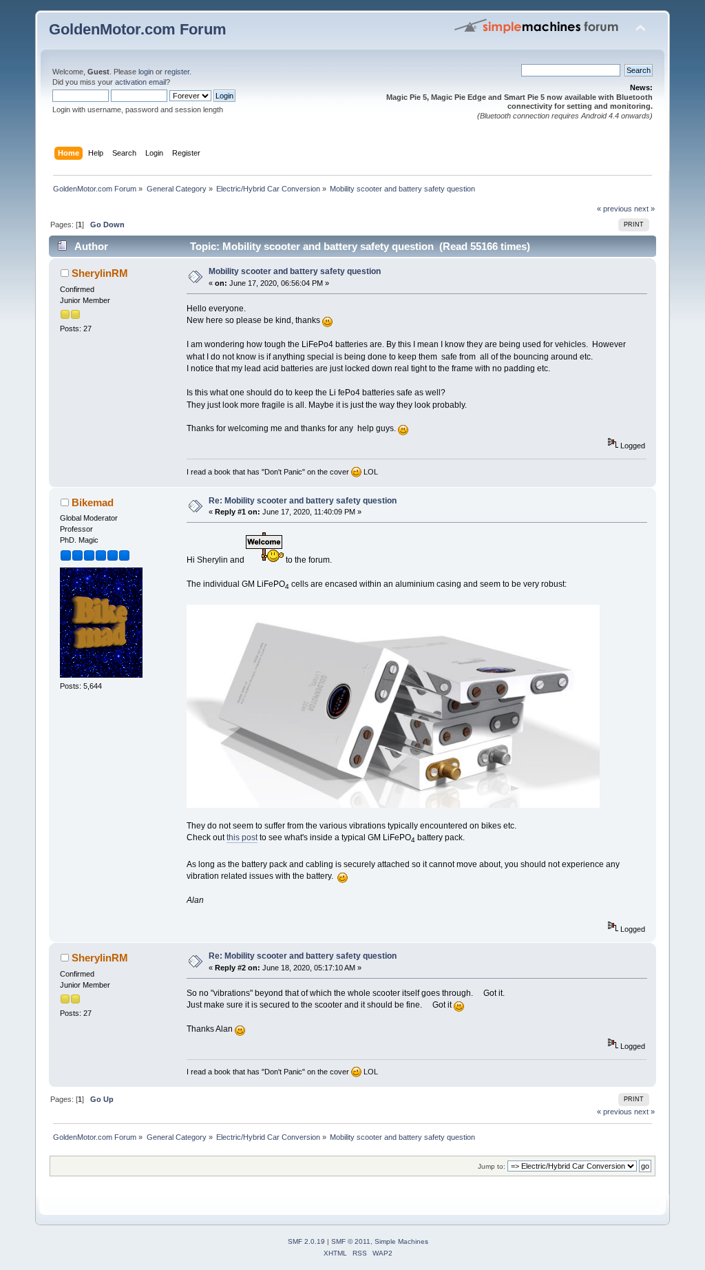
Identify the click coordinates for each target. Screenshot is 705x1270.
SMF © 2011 (350, 1241)
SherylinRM (100, 273)
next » (644, 209)
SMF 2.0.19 (306, 1241)
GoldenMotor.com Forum (138, 29)
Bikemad (93, 502)
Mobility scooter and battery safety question (295, 271)
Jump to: (491, 1166)
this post (242, 837)
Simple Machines (401, 1241)
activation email (140, 82)
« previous (614, 209)
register (177, 71)
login (146, 71)
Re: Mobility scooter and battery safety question (303, 501)
